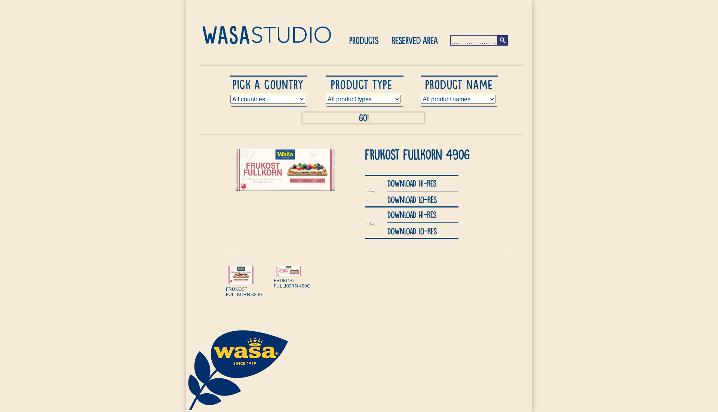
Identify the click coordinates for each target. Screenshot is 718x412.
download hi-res (411, 183)
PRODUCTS (363, 40)
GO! (364, 117)
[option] (246, 293)
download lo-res (412, 199)
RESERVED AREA (415, 40)
